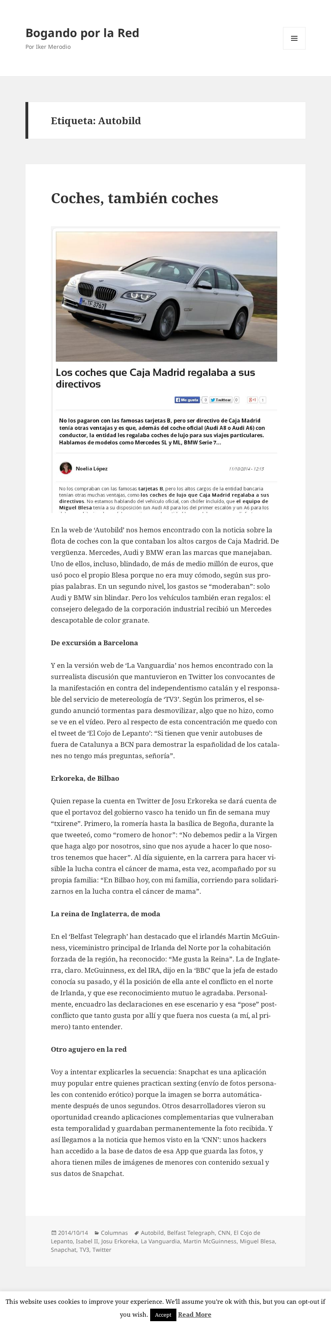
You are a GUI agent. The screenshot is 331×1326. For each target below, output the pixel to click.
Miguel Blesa (257, 1241)
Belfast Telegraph (191, 1232)
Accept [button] (163, 1314)
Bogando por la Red (82, 32)
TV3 (84, 1249)
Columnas (114, 1232)
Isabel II (87, 1241)
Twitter (101, 1249)
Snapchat (63, 1249)
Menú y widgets (294, 49)
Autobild (152, 1232)
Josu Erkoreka (119, 1241)
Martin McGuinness (210, 1241)
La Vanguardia (160, 1241)
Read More (195, 1314)
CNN (224, 1232)
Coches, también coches (134, 197)
